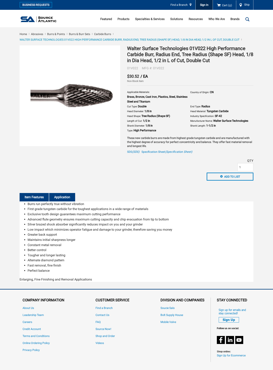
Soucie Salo (167, 308)
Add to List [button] (232, 176)
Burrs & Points (56, 34)
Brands (235, 19)
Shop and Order (105, 336)
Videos (100, 343)
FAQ (98, 322)
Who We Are (216, 19)
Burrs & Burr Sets (79, 34)
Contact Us (102, 315)
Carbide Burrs (102, 34)
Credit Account (32, 329)
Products (124, 19)
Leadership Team (33, 315)
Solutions (176, 19)
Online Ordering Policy (36, 343)
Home (23, 34)
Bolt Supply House (171, 315)
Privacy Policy (31, 350)
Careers (27, 322)
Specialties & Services (150, 19)
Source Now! (103, 329)
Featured (106, 19)
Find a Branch (179, 5)
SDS (133, 152)
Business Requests (35, 4)
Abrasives (37, 34)
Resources (196, 19)
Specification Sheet (166, 152)
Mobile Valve (168, 322)
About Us (28, 308)
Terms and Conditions (36, 336)
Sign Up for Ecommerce (231, 355)
